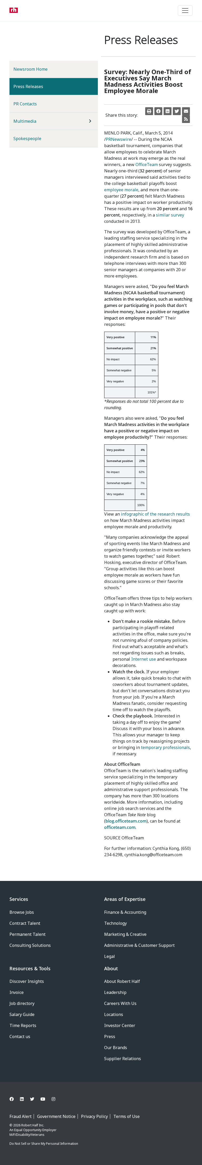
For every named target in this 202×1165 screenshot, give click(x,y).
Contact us (19, 1036)
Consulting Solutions (30, 945)
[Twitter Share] (177, 111)
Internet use (143, 659)
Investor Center (119, 1025)
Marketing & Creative (125, 934)
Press (109, 1036)
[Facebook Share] (158, 111)
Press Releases (36, 86)
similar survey (170, 215)
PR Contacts (25, 104)
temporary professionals (165, 747)
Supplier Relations (122, 1058)
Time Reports (22, 1025)
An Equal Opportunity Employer (33, 1130)
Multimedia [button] (24, 121)
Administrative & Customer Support (139, 945)
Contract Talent (24, 923)
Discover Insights (26, 981)
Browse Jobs (21, 912)
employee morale (121, 190)
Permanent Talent (27, 934)
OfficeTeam (146, 164)
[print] (149, 111)
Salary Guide (21, 1014)
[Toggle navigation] (185, 10)
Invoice (16, 992)
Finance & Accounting (125, 912)
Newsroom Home (30, 69)
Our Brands (115, 1047)
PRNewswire (118, 139)
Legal (109, 956)
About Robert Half (122, 981)
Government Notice (56, 1116)
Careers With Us (120, 1003)
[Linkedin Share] (167, 111)
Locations (113, 1014)
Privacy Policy (94, 1116)
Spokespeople (27, 138)
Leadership (115, 992)
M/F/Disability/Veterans (26, 1134)
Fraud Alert (20, 1116)
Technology (115, 923)
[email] (186, 111)
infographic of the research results (155, 514)
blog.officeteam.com (126, 821)
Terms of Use (126, 1116)
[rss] (186, 119)
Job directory (21, 1003)
